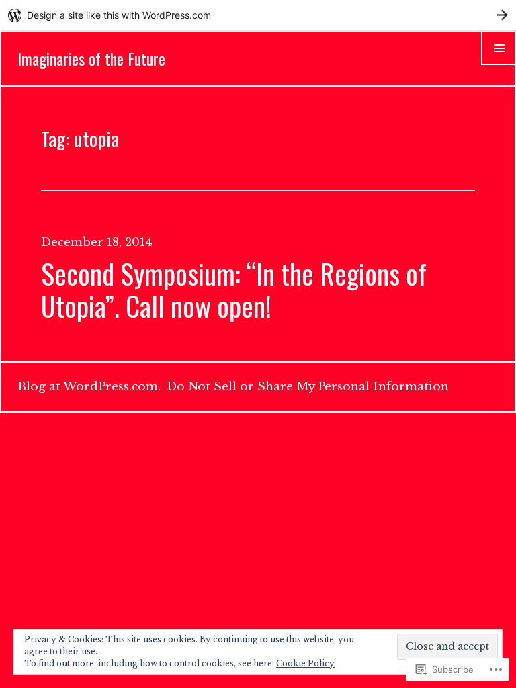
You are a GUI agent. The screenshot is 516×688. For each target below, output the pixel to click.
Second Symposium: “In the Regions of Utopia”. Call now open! (234, 289)
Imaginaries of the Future (91, 58)
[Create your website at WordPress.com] (258, 15)
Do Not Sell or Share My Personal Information (308, 387)
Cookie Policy (305, 663)
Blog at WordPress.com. (89, 387)
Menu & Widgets (498, 64)
